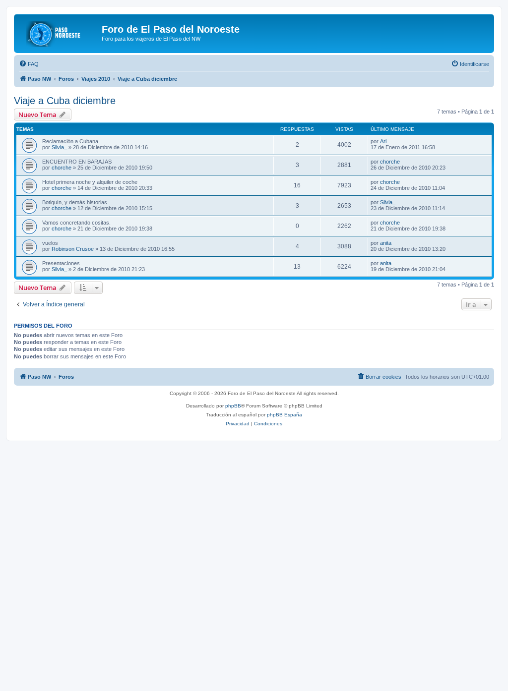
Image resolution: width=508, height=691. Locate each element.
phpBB (233, 405)
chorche (61, 168)
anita (385, 243)
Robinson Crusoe (73, 249)
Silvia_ (59, 147)
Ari (383, 141)
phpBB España (284, 414)
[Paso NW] (59, 32)
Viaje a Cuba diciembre (65, 100)
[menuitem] (29, 64)
